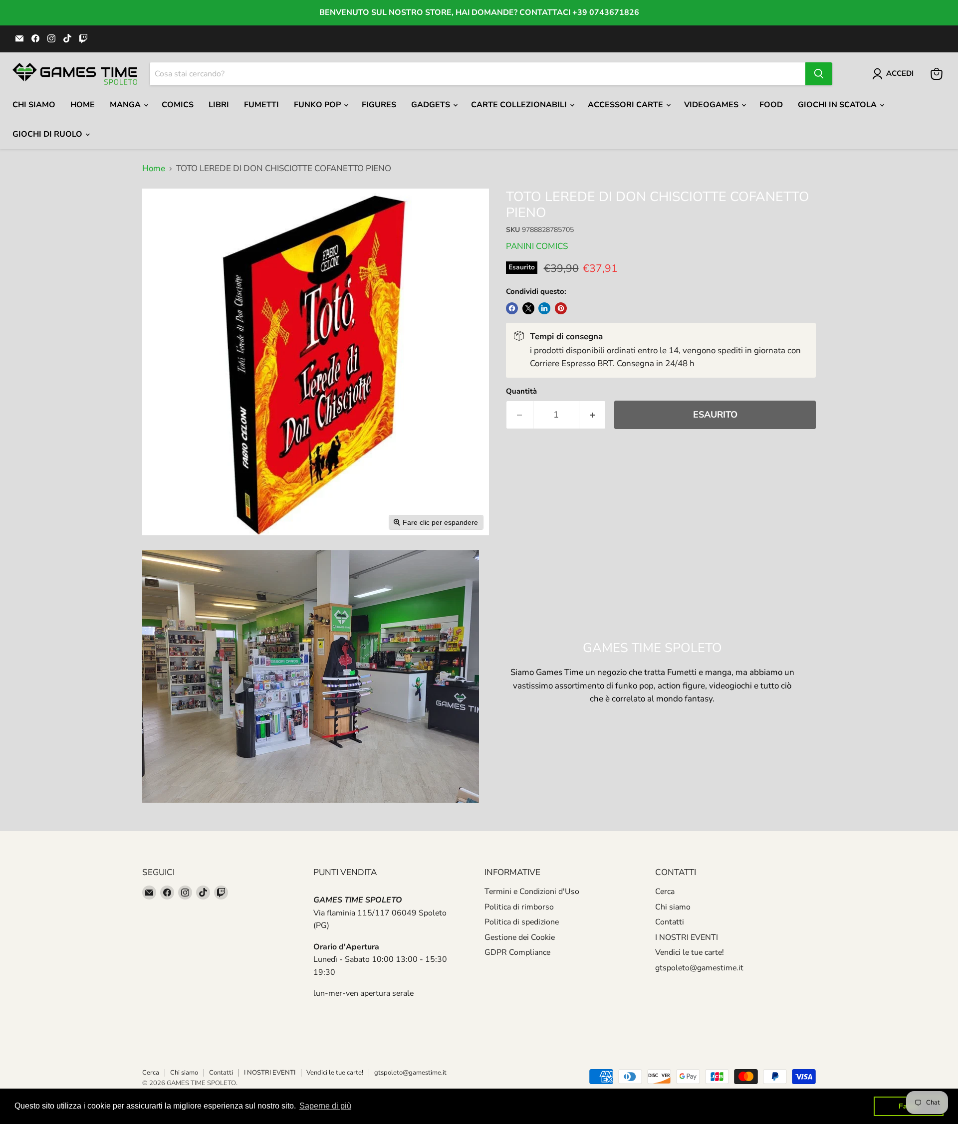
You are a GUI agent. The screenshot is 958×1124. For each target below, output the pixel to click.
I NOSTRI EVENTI (686, 937)
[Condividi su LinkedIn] (544, 308)
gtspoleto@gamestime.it (699, 967)
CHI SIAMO (33, 104)
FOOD (771, 104)
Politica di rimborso (519, 906)
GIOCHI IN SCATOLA (838, 104)
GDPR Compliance (517, 952)
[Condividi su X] (528, 308)
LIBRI (219, 104)
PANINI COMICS (537, 246)
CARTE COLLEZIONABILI (520, 104)
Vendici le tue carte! (689, 952)
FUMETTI (261, 104)
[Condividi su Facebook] (512, 308)
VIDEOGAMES (712, 104)
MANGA (126, 104)
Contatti (669, 921)
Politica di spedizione (521, 921)
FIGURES (379, 104)
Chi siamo (673, 906)
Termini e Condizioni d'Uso (531, 891)
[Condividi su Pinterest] (561, 308)
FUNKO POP (318, 104)
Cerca (665, 891)
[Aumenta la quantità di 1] (592, 415)
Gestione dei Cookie (519, 937)
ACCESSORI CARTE (626, 104)
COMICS (178, 104)
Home (82, 104)
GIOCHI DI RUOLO (48, 134)
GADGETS (431, 104)
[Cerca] (818, 73)
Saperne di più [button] (325, 1106)
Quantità (521, 391)
